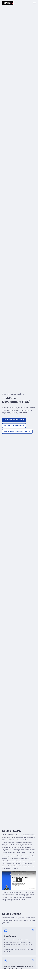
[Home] (7, 3)
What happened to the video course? (16, 431)
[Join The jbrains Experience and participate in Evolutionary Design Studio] (33, 960)
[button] (19, 880)
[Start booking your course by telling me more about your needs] (33, 930)
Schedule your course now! (13, 419)
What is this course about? (13, 425)
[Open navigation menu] (34, 3)
